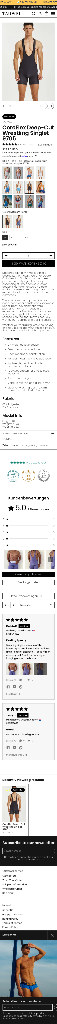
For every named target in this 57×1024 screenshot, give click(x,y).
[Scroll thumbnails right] (50, 559)
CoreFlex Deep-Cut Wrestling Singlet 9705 (14, 810)
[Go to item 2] (34, 559)
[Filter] (13, 605)
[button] (33, 13)
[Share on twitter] (14, 687)
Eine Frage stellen (28, 582)
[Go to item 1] (13, 559)
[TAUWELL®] (16, 13)
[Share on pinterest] (21, 687)
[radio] (7, 172)
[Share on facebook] (8, 687)
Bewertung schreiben (28, 574)
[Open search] (5, 605)
